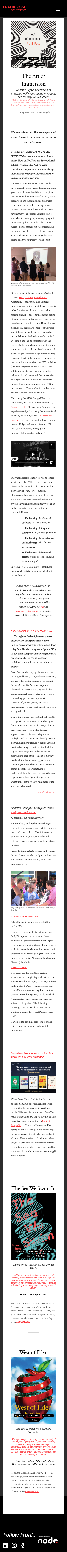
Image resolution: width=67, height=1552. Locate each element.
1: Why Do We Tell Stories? (23, 812)
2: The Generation (25, 916)
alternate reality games (27, 611)
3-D (42, 606)
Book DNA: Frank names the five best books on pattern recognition (32, 1054)
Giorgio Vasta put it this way (33, 297)
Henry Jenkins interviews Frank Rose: (32, 630)
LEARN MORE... (23, 1321)
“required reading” (20, 407)
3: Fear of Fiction (19, 967)
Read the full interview (47, 792)
